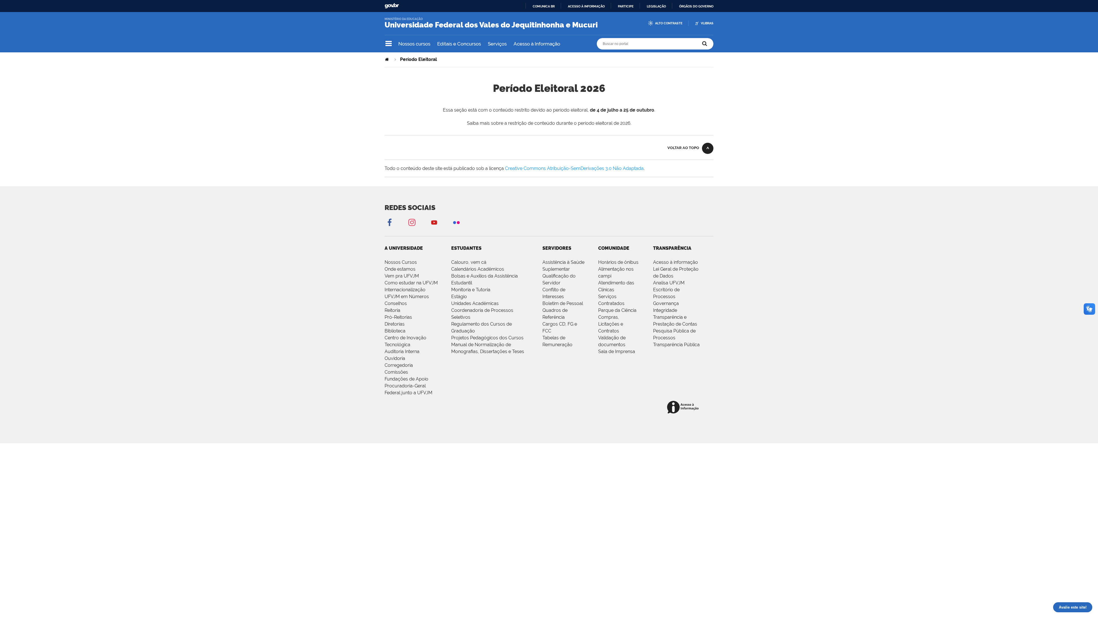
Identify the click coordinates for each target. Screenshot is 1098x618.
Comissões (396, 372)
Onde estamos (400, 269)
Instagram (412, 222)
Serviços (497, 44)
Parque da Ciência (617, 310)
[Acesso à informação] (684, 408)
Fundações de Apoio (406, 379)
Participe (626, 6)
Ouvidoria (395, 358)
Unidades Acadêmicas (475, 303)
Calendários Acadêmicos (477, 269)
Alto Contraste (669, 23)
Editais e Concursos (459, 44)
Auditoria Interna (402, 351)
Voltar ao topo (683, 148)
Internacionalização (405, 289)
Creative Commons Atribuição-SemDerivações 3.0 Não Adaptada (574, 168)
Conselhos (396, 303)
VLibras (707, 23)
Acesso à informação (586, 6)
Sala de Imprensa (616, 351)
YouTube (434, 222)
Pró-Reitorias (398, 317)
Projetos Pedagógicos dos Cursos (487, 337)
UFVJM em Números (407, 296)
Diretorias (395, 324)
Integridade (665, 310)
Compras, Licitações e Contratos (610, 324)
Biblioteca (395, 331)
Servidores (556, 248)
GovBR (392, 6)
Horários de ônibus (618, 262)
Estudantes (466, 248)
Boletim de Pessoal (562, 303)
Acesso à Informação (537, 44)
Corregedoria (399, 365)
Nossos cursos (414, 44)
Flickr (456, 222)
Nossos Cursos (401, 262)
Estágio (459, 296)
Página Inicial (387, 59)
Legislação (656, 6)
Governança (666, 303)
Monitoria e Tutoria (470, 289)
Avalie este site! (1073, 607)
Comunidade (613, 248)
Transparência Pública (676, 344)
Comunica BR (544, 6)
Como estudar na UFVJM (411, 283)
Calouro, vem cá (468, 262)
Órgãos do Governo (696, 6)
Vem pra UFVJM (402, 276)
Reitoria (392, 310)
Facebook (389, 222)
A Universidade (404, 248)
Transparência (672, 248)
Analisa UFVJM (669, 283)
